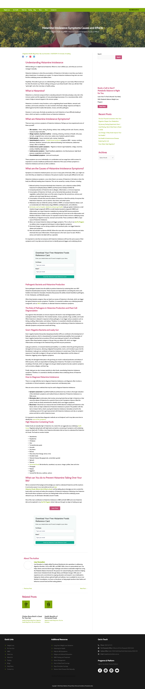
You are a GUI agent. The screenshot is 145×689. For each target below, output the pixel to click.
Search (100, 54)
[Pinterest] (30, 56)
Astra (92, 685)
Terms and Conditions (79, 685)
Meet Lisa (24, 10)
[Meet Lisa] (9, 654)
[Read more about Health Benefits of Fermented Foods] (55, 607)
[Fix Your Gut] (9, 648)
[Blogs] (7, 663)
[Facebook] (23, 56)
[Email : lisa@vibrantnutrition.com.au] (108, 654)
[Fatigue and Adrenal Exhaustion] (61, 654)
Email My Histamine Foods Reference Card (54, 276)
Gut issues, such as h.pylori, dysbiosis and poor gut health (46, 207)
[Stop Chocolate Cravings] (59, 666)
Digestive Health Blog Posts (31, 53)
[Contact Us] (9, 669)
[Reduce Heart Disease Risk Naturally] (63, 669)
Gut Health (15, 10)
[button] (10, 10)
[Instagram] (106, 670)
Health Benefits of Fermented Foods (51, 617)
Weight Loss (7, 10)
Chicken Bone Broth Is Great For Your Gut (32, 617)
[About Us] (9, 657)
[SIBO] (7, 651)
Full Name (38, 262)
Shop (40, 10)
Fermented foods (34, 464)
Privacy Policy (71, 685)
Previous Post (27, 588)
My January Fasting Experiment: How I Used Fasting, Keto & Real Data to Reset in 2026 (110, 127)
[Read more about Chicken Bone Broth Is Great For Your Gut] (32, 607)
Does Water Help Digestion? (107, 144)
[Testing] (8, 660)
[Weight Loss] (9, 645)
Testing (30, 10)
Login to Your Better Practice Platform (108, 664)
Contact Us (53, 10)
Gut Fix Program (79, 222)
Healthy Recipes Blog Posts (29, 620)
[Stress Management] (58, 660)
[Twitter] (27, 56)
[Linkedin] (34, 56)
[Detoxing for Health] (58, 648)
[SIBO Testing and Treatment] (60, 657)
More (46, 10)
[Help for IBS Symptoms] (59, 651)
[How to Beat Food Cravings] (60, 663)
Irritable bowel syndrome (53, 140)
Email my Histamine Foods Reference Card (54, 542)
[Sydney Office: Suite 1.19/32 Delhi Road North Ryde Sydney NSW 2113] (118, 651)
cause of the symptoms (39, 419)
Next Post (83, 588)
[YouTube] (117, 670)
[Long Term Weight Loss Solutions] (62, 645)
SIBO (38, 303)
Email (37, 268)
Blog (34, 10)
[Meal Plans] (9, 666)
